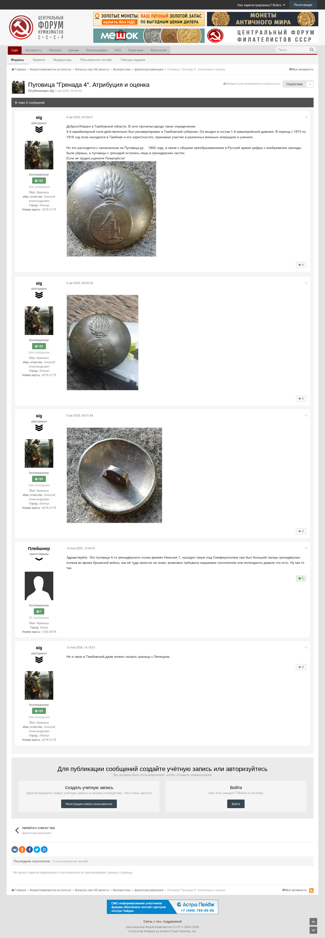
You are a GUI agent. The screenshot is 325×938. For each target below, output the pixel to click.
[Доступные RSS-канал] (311, 890)
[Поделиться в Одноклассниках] (22, 849)
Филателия (159, 50)
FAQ (118, 50)
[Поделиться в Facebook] (29, 849)
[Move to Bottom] (313, 930)
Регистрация (303, 4)
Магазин (55, 50)
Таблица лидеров (132, 59)
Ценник (74, 50)
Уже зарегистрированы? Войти (260, 5)
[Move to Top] (313, 921)
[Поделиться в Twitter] (37, 849)
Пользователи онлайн (96, 59)
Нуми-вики (135, 50)
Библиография (96, 50)
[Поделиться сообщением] (306, 117)
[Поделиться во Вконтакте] (14, 849)
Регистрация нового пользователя (89, 804)
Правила (39, 59)
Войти (236, 804)
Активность (33, 50)
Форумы (17, 59)
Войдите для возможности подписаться (254, 83)
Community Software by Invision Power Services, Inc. (162, 931)
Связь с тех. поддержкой (162, 921)
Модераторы (63, 59)
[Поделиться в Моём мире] (44, 849)
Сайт (14, 50)
